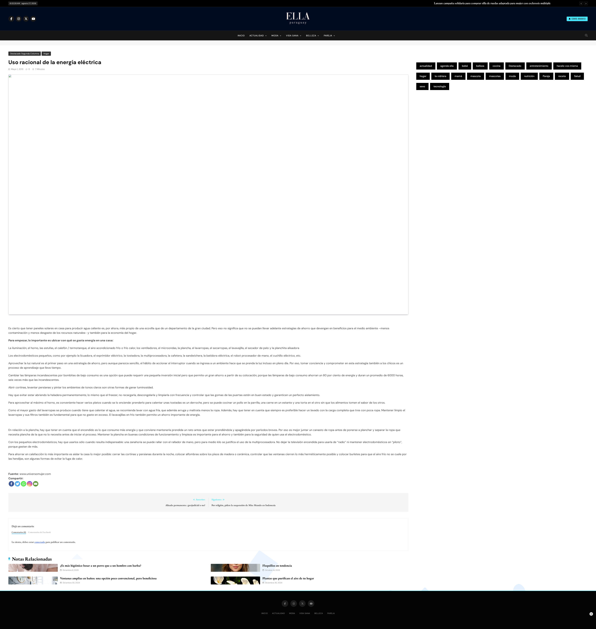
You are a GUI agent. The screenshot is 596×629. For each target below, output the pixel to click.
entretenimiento (539, 66)
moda (512, 76)
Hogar (46, 53)
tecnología (439, 86)
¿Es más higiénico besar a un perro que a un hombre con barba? (100, 565)
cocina (496, 66)
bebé (465, 66)
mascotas (495, 76)
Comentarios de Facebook (39, 532)
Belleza (311, 35)
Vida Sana (292, 35)
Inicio (241, 35)
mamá (458, 76)
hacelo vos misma (567, 66)
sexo (422, 86)
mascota (475, 76)
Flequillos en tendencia (277, 565)
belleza (480, 66)
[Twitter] (17, 483)
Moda (274, 35)
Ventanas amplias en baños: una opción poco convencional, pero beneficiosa (108, 578)
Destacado (515, 66)
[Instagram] (29, 483)
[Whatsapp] (23, 483)
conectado (39, 542)
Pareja (328, 35)
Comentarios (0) (19, 532)
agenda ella (447, 66)
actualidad (426, 66)
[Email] (35, 483)
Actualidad (256, 35)
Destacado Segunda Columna (24, 53)
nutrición (529, 76)
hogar (423, 76)
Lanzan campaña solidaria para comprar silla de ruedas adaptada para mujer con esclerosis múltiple (492, 3)
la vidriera (440, 76)
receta (562, 76)
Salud (577, 76)
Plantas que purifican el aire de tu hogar (288, 578)
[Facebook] (11, 483)
